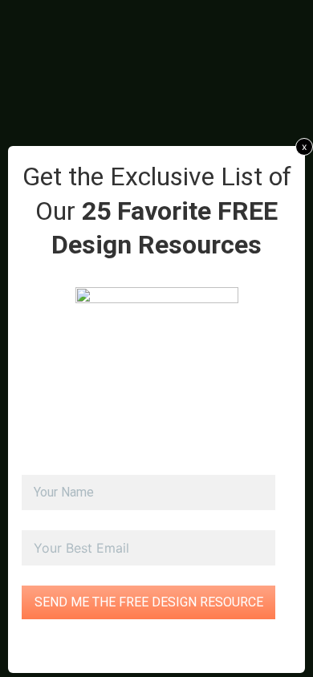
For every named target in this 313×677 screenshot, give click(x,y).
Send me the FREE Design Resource (149, 602)
